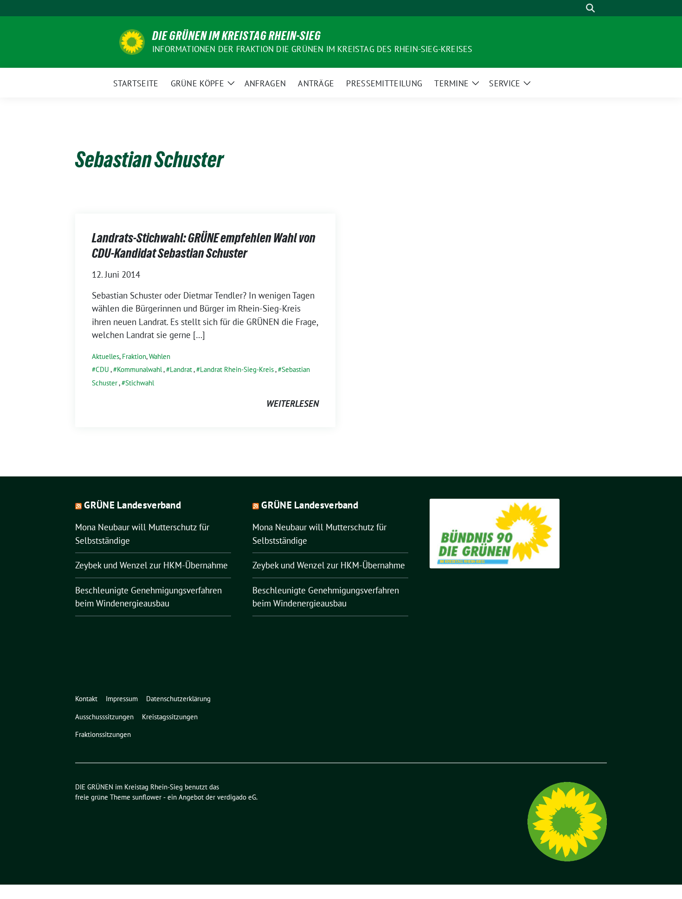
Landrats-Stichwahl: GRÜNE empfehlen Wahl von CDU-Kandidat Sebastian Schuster (203, 245)
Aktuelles (105, 356)
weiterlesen (292, 403)
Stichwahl (139, 382)
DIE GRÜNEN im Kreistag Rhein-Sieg (236, 36)
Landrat (181, 369)
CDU (102, 369)
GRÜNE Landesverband (132, 505)
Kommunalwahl (139, 369)
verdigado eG (236, 797)
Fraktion (134, 356)
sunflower (146, 797)
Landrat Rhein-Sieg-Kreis (237, 369)
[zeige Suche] (590, 8)
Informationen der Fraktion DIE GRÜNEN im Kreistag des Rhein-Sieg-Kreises (312, 49)
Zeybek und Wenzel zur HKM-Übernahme (151, 565)
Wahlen (159, 356)
